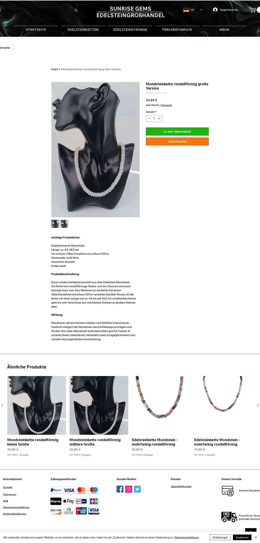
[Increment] (159, 118)
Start (54, 69)
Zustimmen (242, 537)
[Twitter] (137, 489)
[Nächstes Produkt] (258, 405)
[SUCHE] (76, 10)
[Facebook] (120, 489)
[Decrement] (148, 118)
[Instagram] (128, 489)
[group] (130, 418)
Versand (166, 105)
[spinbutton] (154, 118)
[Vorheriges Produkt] (2, 405)
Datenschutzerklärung (186, 537)
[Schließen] (256, 537)
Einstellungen (220, 537)
